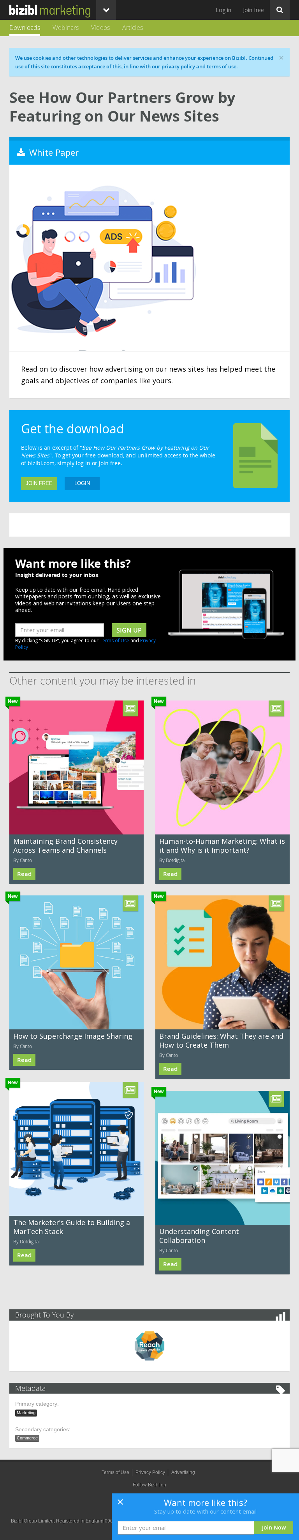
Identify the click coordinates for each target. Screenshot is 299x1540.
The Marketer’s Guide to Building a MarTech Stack (71, 1227)
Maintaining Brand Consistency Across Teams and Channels (65, 845)
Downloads (24, 27)
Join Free (39, 483)
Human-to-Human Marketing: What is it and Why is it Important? (222, 845)
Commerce (27, 1438)
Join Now (274, 1527)
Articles (132, 27)
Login (82, 483)
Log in (223, 10)
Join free (253, 10)
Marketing (26, 1412)
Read (24, 874)
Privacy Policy (150, 1472)
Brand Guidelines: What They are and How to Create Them (221, 1040)
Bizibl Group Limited (32, 1521)
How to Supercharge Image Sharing (72, 1036)
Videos (100, 27)
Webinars (66, 27)
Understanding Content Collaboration (199, 1236)
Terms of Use (114, 640)
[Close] (120, 1504)
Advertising (183, 1472)
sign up (129, 630)
